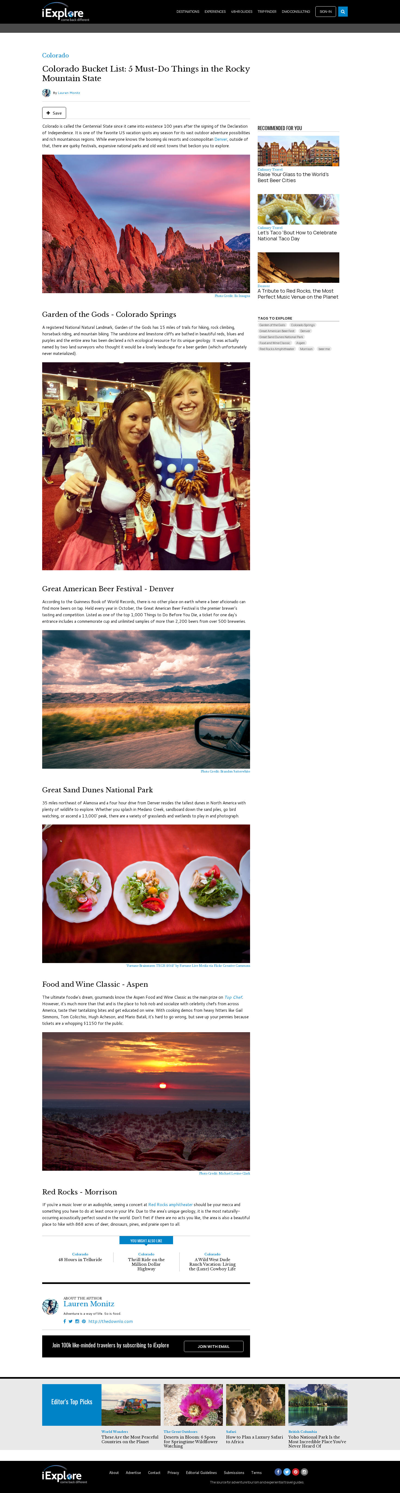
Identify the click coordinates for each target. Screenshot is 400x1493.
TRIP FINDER (267, 11)
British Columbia (302, 1432)
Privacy (173, 1472)
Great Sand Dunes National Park (281, 337)
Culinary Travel (270, 169)
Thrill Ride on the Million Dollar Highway (146, 1264)
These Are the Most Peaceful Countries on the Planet (129, 1439)
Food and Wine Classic (275, 343)
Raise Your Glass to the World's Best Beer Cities (293, 177)
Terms (256, 1472)
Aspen (300, 343)
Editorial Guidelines (201, 1472)
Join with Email (214, 1346)
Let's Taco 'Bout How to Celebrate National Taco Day (297, 235)
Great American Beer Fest (277, 331)
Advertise (133, 1472)
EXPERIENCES (215, 11)
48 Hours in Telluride (80, 1259)
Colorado (55, 55)
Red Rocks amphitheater (170, 1204)
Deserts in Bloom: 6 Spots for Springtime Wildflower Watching (191, 1442)
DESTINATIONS (188, 11)
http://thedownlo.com (110, 1321)
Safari (231, 1432)
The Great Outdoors (181, 1432)
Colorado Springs (303, 325)
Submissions (234, 1472)
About (114, 1472)
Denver (220, 139)
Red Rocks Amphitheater (277, 349)
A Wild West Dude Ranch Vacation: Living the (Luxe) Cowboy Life (212, 1264)
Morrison (306, 349)
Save (56, 113)
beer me (324, 349)
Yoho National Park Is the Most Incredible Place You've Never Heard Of (317, 1442)
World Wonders (114, 1432)
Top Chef (233, 997)
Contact (154, 1472)
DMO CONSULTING (296, 11)
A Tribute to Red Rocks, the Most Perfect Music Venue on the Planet (298, 293)
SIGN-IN (326, 11)
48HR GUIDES (241, 11)
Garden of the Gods (272, 325)
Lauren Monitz (69, 92)
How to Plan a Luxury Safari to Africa (254, 1439)
